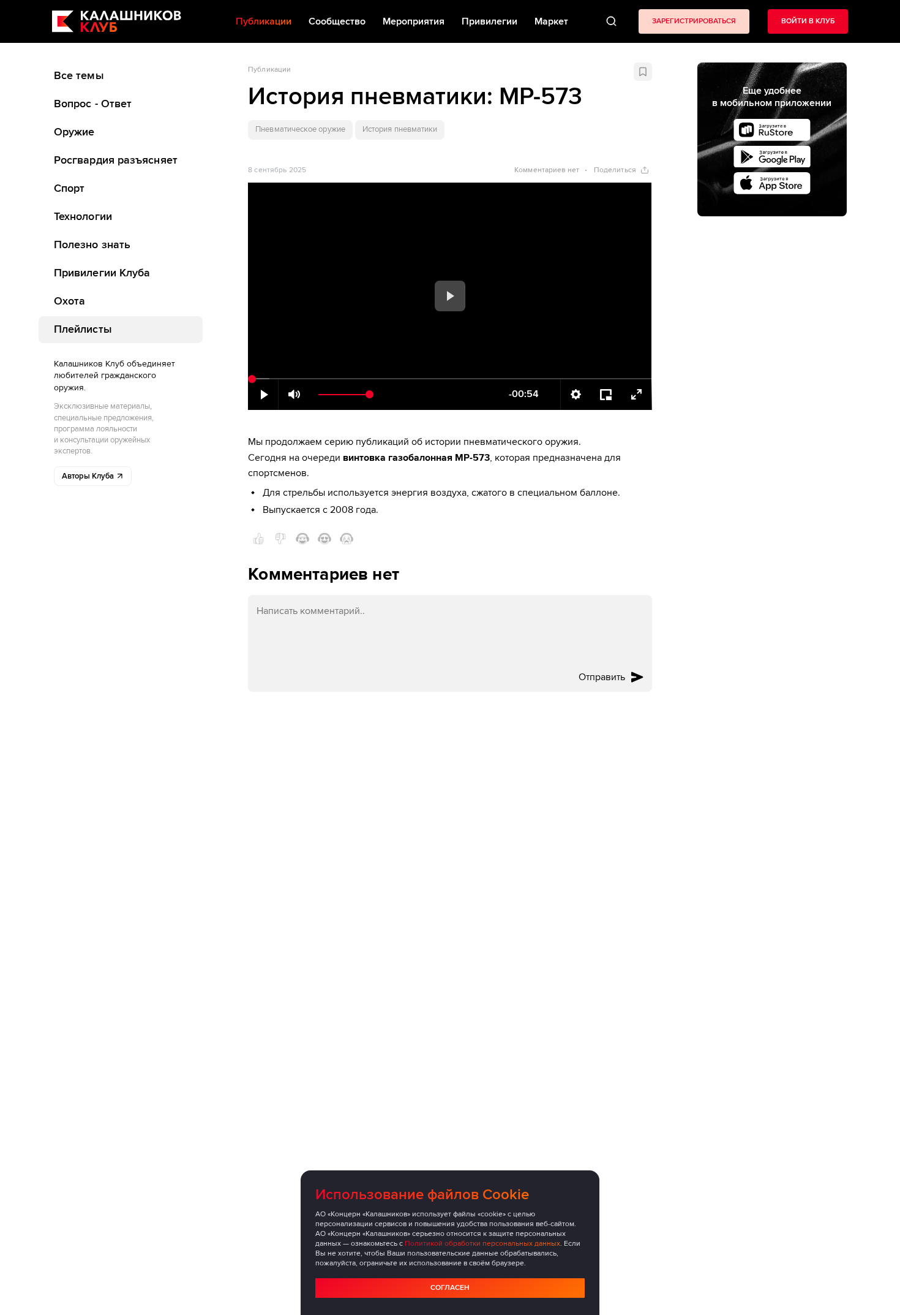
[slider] (449, 379)
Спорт (69, 188)
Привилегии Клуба (102, 272)
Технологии (83, 216)
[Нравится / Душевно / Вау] (324, 538)
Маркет (551, 21)
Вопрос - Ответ (93, 103)
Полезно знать (92, 244)
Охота (69, 301)
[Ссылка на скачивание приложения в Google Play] (772, 157)
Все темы (79, 75)
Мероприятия (413, 21)
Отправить (602, 677)
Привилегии (489, 21)
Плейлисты (83, 328)
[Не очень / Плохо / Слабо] (280, 538)
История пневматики (399, 129)
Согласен (450, 1287)
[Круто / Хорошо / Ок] (258, 538)
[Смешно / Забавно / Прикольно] (302, 538)
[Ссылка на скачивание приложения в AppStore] (772, 183)
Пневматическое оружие (300, 129)
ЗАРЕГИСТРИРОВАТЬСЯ (694, 21)
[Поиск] (611, 21)
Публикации (269, 69)
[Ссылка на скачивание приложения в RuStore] (772, 130)
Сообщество (337, 21)
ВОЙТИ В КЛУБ (807, 21)
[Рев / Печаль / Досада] (346, 538)
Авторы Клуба (88, 476)
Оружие (74, 131)
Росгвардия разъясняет (116, 160)
